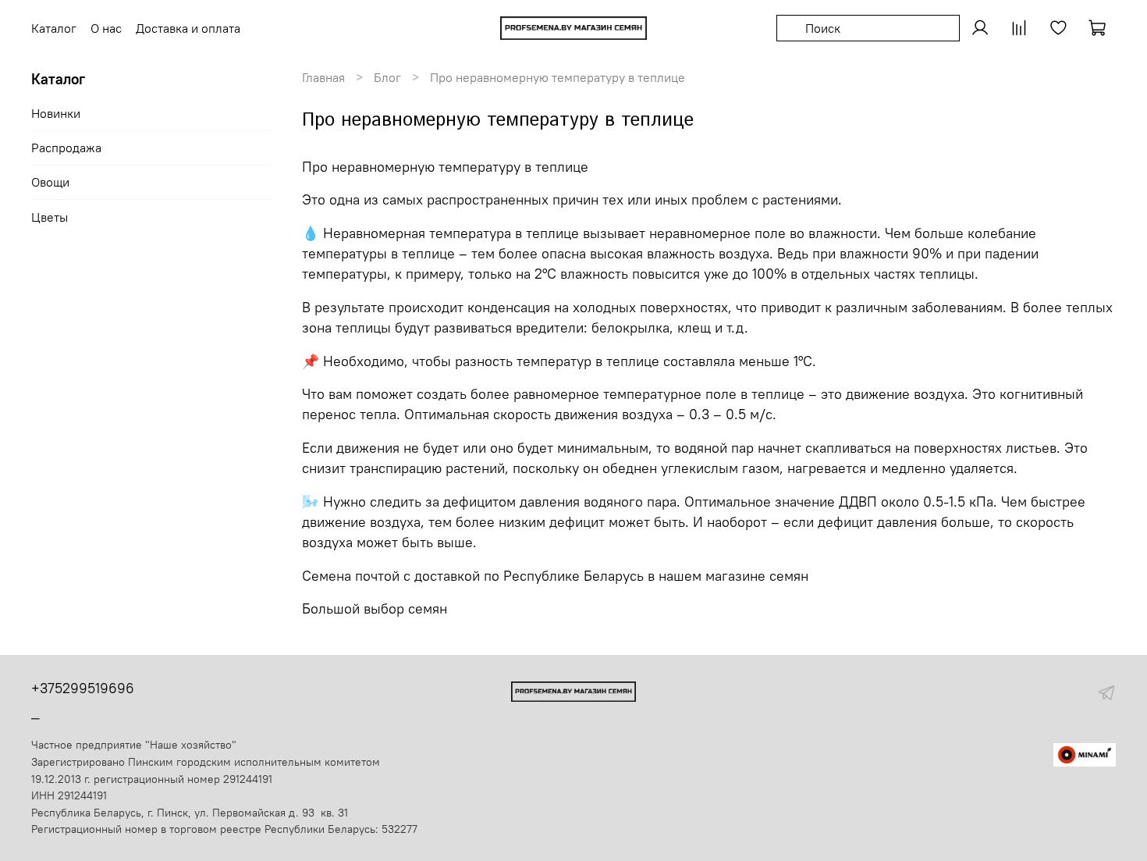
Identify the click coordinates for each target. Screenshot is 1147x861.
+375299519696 (82, 688)
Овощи (50, 182)
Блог (387, 77)
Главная (323, 77)
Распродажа (66, 147)
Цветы (49, 217)
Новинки (55, 113)
